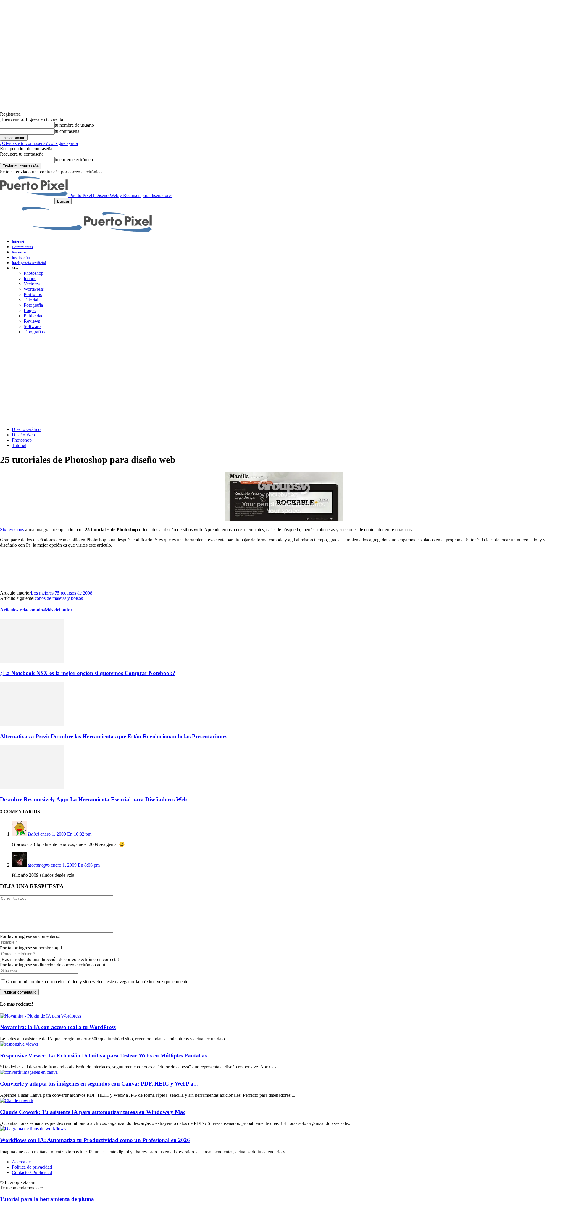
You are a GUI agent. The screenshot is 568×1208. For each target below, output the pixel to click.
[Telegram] (94, 565)
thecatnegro (39, 865)
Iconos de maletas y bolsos (58, 598)
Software (32, 326)
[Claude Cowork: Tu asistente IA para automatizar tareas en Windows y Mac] (16, 1100)
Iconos (30, 278)
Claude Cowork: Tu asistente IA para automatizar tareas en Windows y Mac (92, 1112)
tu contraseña (67, 131)
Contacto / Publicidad (32, 1172)
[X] (31, 565)
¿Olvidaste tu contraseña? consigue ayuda (39, 143)
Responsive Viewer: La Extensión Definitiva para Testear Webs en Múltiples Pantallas (103, 1055)
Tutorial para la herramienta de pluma (47, 1199)
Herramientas (22, 247)
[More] (116, 565)
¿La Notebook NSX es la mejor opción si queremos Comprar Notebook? (87, 673)
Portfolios (33, 294)
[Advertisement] (284, 380)
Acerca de (21, 1161)
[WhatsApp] (73, 565)
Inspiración (21, 257)
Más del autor (58, 609)
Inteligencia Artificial (29, 263)
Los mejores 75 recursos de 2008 (61, 592)
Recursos (19, 252)
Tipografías (34, 331)
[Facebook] (10, 565)
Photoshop (33, 273)
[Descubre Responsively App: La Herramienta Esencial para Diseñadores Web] (32, 787)
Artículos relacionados (22, 609)
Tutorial (31, 299)
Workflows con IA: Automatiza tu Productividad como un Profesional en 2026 (95, 1140)
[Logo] (42, 231)
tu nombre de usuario (74, 124)
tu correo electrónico (74, 159)
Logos (30, 310)
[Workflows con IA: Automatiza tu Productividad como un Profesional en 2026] (33, 1128)
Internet (18, 241)
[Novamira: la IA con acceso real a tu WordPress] (40, 1015)
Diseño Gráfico (26, 429)
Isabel (33, 833)
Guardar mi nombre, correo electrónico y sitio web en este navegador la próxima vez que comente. (97, 981)
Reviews (32, 321)
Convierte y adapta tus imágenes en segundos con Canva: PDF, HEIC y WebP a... (99, 1084)
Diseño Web (23, 434)
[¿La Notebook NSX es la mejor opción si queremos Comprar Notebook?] (32, 661)
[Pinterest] (52, 565)
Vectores (32, 283)
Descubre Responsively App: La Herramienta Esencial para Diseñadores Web (93, 799)
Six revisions (12, 529)
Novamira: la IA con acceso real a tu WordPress (58, 1027)
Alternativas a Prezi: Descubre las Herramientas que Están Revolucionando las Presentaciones (113, 736)
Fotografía (33, 305)
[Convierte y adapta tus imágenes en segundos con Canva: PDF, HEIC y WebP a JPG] (29, 1072)
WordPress (34, 289)
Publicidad (33, 315)
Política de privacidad (32, 1167)
